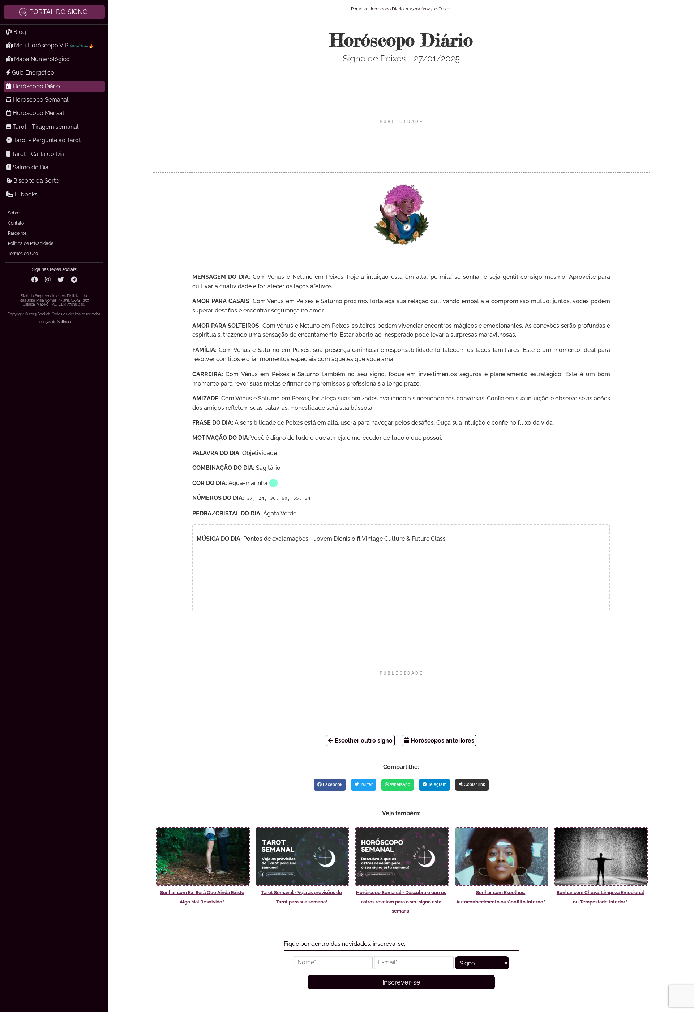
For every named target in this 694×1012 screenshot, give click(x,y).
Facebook (332, 784)
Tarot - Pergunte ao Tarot (46, 140)
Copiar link (474, 784)
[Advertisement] (401, 121)
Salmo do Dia (29, 167)
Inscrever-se (401, 982)
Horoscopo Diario (386, 9)
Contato (16, 223)
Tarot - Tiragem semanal (44, 126)
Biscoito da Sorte (35, 180)
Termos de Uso (23, 253)
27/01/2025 (421, 9)
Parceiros (17, 233)
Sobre (14, 213)
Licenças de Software (54, 322)
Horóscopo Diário (35, 86)
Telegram (436, 784)
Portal (357, 9)
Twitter (366, 784)
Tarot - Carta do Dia (37, 153)
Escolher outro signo (363, 740)
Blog (19, 32)
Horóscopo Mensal (37, 113)
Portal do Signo (58, 12)
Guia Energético (32, 72)
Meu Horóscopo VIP (53, 45)
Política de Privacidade (30, 243)
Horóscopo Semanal (39, 99)
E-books (25, 194)
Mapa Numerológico (41, 59)
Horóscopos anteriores (441, 740)
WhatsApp (399, 784)
